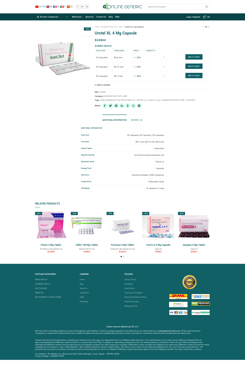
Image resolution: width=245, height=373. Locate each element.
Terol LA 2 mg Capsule (158, 245)
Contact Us (84, 293)
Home (97, 27)
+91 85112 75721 (57, 356)
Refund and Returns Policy (135, 297)
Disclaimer (84, 301)
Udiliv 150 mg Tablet (87, 245)
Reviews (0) (137, 120)
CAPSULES (190, 100)
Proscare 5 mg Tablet (122, 245)
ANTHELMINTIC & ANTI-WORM (48, 297)
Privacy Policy (130, 279)
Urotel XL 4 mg (154, 100)
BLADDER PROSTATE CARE (111, 27)
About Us (83, 288)
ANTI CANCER (41, 288)
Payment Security (131, 301)
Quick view (65, 214)
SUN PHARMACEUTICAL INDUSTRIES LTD (117, 100)
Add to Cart (194, 57)
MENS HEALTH (41, 279)
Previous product (203, 27)
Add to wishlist (103, 85)
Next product (208, 27)
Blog (82, 284)
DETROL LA (141, 100)
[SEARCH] (206, 7)
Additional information (114, 120)
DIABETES (39, 293)
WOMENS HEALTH (43, 284)
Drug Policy (129, 288)
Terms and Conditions (133, 293)
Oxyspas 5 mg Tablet (194, 245)
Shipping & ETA (130, 306)
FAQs (82, 297)
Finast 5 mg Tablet (51, 245)
